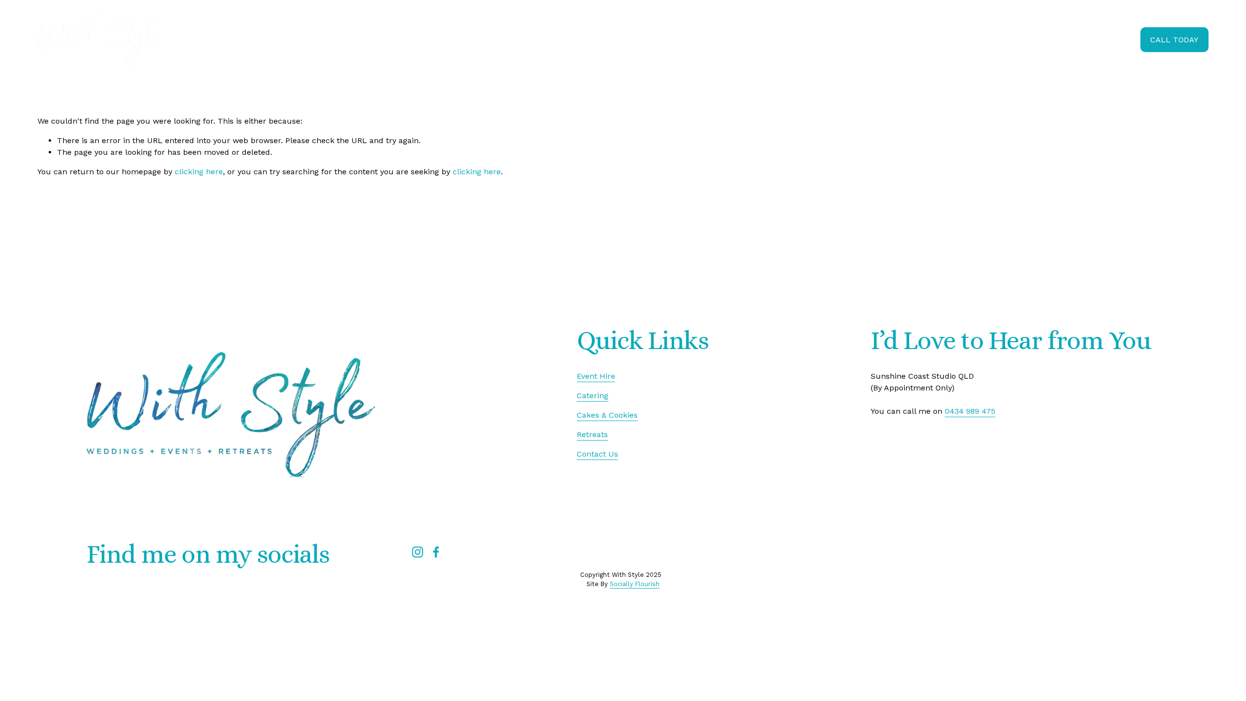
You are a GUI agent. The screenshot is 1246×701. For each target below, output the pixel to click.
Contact (1113, 39)
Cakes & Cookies (1001, 39)
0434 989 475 (970, 411)
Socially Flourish (635, 584)
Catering (882, 39)
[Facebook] (436, 552)
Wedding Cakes (820, 39)
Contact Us (597, 454)
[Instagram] (417, 552)
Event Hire (935, 39)
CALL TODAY (1174, 39)
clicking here (199, 171)
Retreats (1065, 39)
